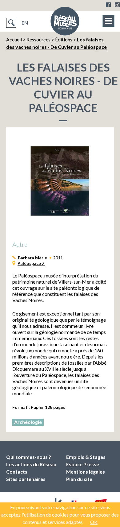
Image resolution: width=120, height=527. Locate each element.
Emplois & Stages (86, 457)
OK (94, 522)
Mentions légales (85, 472)
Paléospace (29, 263)
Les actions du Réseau (31, 464)
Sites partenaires (26, 479)
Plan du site (79, 479)
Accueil (14, 39)
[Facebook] (108, 4)
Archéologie (28, 422)
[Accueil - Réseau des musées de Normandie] (65, 23)
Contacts (16, 472)
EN (25, 22)
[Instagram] (117, 4)
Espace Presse (82, 464)
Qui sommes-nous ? (28, 457)
